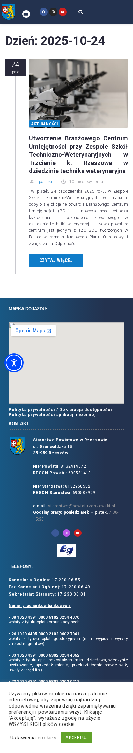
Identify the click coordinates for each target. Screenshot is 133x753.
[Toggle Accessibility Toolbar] (14, 363)
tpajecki (44, 181)
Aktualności (44, 123)
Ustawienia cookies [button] (33, 738)
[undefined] (43, 12)
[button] (26, 14)
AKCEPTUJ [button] (76, 737)
